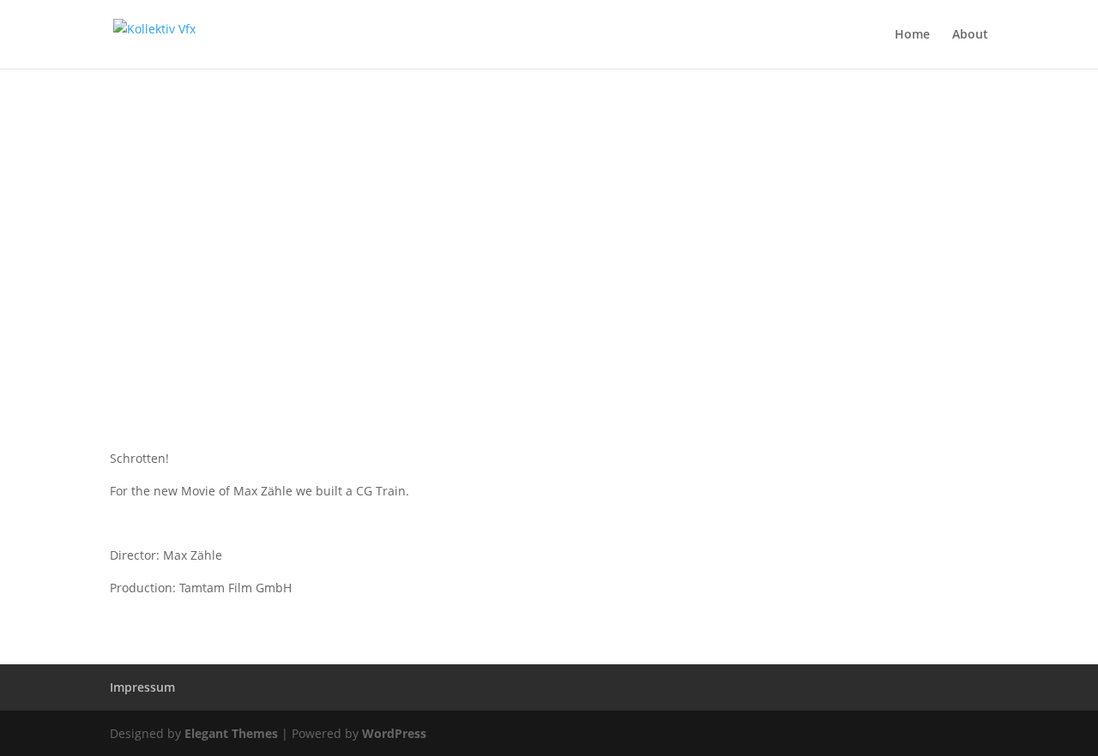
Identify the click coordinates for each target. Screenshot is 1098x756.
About (970, 35)
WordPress (394, 733)
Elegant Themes (231, 733)
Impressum (142, 687)
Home (912, 35)
